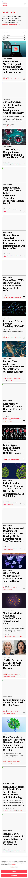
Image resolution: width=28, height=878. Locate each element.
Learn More (13, 864)
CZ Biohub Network (7, 210)
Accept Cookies (14, 875)
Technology (18, 78)
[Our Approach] (5, 3)
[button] (14, 35)
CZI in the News (6, 78)
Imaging (19, 418)
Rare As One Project (7, 419)
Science (13, 78)
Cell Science (6, 418)
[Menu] (25, 4)
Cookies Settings (14, 867)
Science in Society (11, 676)
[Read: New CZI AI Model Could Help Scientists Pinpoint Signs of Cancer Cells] (14, 615)
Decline (14, 871)
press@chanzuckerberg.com (10, 24)
